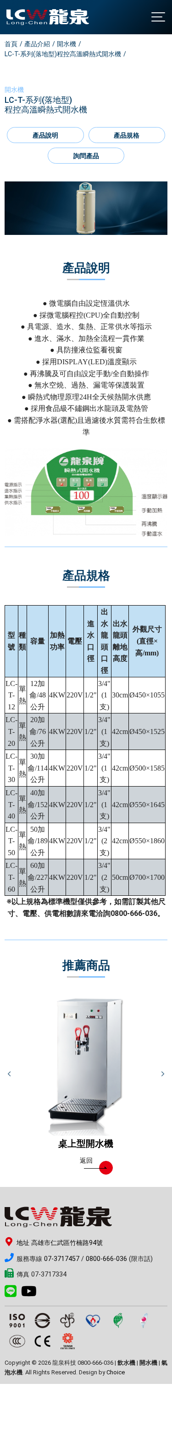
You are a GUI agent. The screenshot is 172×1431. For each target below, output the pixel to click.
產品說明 (45, 135)
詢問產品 (86, 156)
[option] (86, 208)
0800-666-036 (106, 1259)
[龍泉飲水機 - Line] (13, 1294)
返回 (86, 1160)
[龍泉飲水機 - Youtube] (31, 1294)
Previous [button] (9, 1074)
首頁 (11, 44)
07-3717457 (61, 1259)
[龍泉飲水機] (47, 17)
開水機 (66, 44)
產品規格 (126, 135)
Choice (115, 1372)
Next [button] (162, 1074)
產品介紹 (37, 44)
